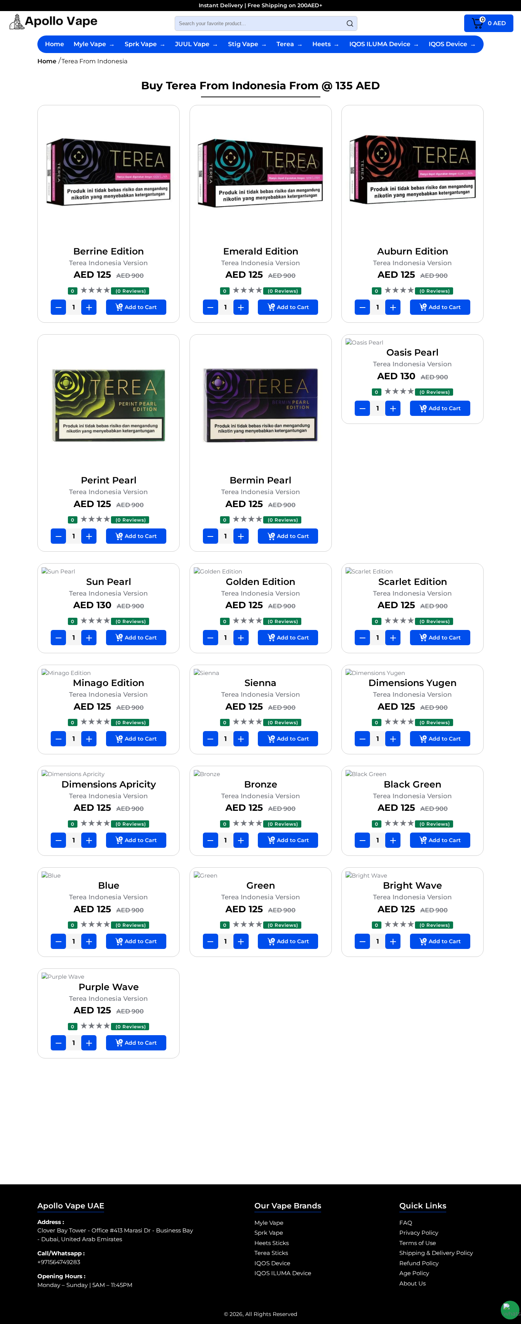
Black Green (412, 784)
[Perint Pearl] (108, 406)
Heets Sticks (271, 1243)
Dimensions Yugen (412, 682)
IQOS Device (452, 44)
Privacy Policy (418, 1232)
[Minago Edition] (108, 673)
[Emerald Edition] (261, 177)
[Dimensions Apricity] (108, 774)
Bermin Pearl (260, 480)
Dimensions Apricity (108, 784)
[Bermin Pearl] (261, 406)
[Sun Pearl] (108, 571)
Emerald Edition (260, 251)
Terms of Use (417, 1243)
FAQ (405, 1222)
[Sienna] (261, 673)
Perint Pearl (109, 480)
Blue (108, 885)
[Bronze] (261, 774)
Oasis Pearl (412, 352)
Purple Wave (109, 986)
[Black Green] (412, 774)
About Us (412, 1283)
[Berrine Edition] (108, 177)
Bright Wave (412, 885)
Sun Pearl (108, 581)
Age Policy (414, 1273)
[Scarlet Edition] (412, 571)
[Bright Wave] (412, 875)
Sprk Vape (145, 44)
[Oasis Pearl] (412, 342)
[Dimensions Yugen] (412, 673)
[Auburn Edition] (412, 177)
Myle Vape (94, 44)
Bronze (260, 784)
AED (493, 21)
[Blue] (108, 875)
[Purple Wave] (108, 977)
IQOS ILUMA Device (384, 44)
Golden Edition (260, 581)
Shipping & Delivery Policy (436, 1252)
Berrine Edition (108, 251)
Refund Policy (419, 1263)
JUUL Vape (196, 44)
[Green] (261, 875)
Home (54, 44)
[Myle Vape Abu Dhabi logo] (53, 23)
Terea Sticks (271, 1252)
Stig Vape (247, 44)
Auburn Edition (412, 251)
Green (260, 885)
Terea (290, 44)
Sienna (260, 682)
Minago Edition (108, 682)
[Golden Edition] (261, 571)
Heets (325, 44)
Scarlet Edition (412, 581)
